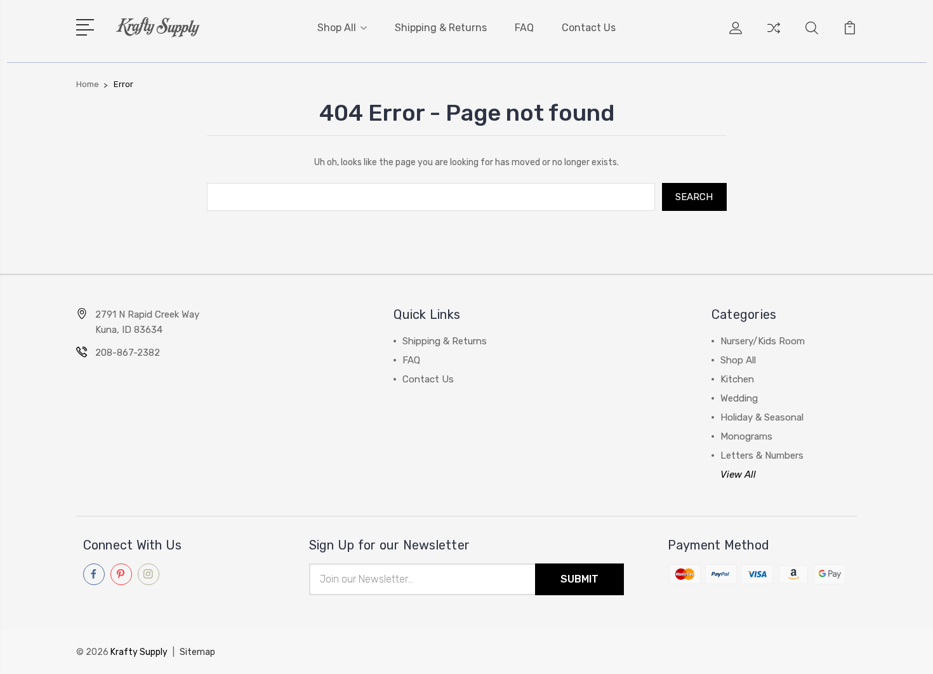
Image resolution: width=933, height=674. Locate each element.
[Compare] (774, 35)
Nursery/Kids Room (762, 341)
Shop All (336, 28)
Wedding (739, 398)
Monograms (746, 436)
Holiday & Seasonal (762, 417)
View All (738, 474)
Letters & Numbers (762, 455)
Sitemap (197, 652)
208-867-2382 (127, 352)
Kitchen (737, 379)
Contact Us (589, 28)
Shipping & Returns (441, 28)
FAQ (524, 28)
